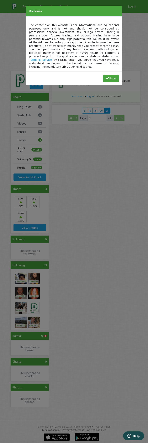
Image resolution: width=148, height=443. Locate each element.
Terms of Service (40, 59)
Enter (112, 78)
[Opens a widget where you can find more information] (133, 436)
